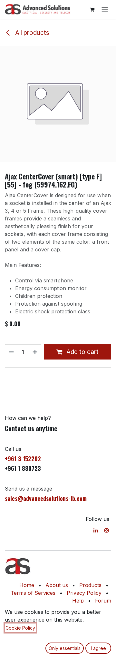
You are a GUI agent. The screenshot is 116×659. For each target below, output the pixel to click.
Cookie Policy (20, 628)
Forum (103, 600)
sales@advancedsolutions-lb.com (46, 498)
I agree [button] (98, 648)
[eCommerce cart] (91, 9)
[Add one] (35, 352)
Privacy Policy (84, 593)
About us (56, 585)
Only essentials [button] (65, 648)
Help (78, 600)
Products (90, 585)
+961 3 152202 (23, 458)
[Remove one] (11, 352)
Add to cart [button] (82, 352)
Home (26, 585)
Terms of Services (33, 593)
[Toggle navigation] (104, 9)
